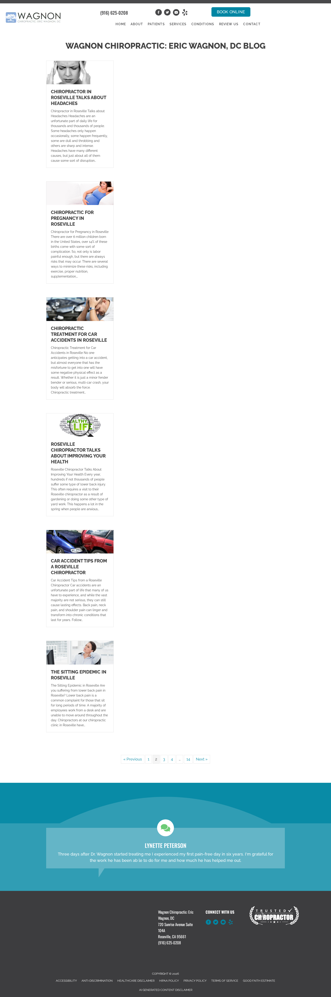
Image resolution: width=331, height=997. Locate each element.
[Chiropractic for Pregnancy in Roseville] (79, 193)
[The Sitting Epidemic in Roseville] (79, 652)
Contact (251, 24)
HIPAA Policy (169, 980)
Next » (202, 759)
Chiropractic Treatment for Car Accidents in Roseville (79, 334)
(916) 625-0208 (114, 12)
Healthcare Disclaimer (135, 980)
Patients (156, 24)
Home (121, 24)
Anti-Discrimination (97, 980)
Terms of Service (224, 980)
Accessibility (66, 980)
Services (178, 24)
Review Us (229, 24)
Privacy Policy (195, 980)
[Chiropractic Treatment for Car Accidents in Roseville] (79, 309)
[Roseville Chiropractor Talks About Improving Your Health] (79, 424)
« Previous (132, 759)
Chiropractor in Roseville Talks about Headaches (78, 97)
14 (188, 759)
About (137, 24)
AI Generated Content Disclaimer (165, 990)
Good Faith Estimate (259, 980)
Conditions (202, 24)
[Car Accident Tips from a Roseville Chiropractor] (79, 541)
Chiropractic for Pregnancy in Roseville (72, 218)
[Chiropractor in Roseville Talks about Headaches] (79, 72)
